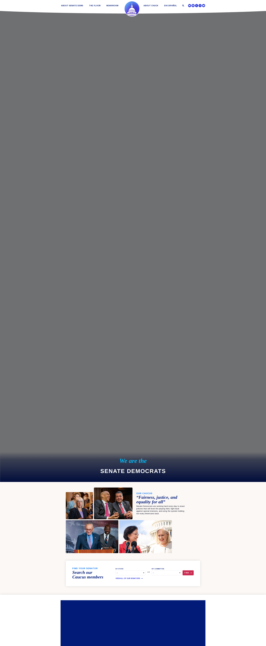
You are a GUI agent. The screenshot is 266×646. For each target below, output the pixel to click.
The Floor (95, 6)
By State (120, 569)
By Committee (158, 569)
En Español (170, 6)
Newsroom (112, 6)
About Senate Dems (72, 6)
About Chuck (150, 6)
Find (186, 573)
